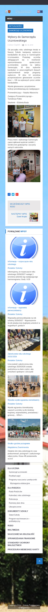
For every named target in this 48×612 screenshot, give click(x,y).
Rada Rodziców (15, 492)
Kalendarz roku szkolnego (19, 495)
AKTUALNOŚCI (15, 26)
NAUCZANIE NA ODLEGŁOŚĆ (21, 534)
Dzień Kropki (22, 217)
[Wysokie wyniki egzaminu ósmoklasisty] (24, 386)
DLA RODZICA (14, 488)
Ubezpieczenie (15, 507)
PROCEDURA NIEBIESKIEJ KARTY (23, 549)
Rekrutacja (13, 499)
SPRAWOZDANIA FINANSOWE (21, 538)
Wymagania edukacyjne (20, 483)
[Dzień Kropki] (33, 217)
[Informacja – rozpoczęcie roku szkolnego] (24, 247)
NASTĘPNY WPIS (19, 214)
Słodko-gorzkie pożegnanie (19, 443)
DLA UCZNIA (13, 468)
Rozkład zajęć (15, 476)
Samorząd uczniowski (20, 31)
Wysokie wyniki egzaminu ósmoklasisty (23, 400)
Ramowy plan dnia (16, 503)
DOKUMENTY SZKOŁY (18, 511)
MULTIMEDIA (13, 530)
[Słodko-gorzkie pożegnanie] (24, 429)
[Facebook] (9, 194)
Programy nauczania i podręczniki (23, 480)
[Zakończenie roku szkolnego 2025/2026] (24, 340)
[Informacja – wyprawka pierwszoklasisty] (24, 294)
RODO (12, 207)
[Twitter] (13, 194)
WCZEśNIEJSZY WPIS (20, 204)
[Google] (17, 194)
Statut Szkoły (14, 515)
